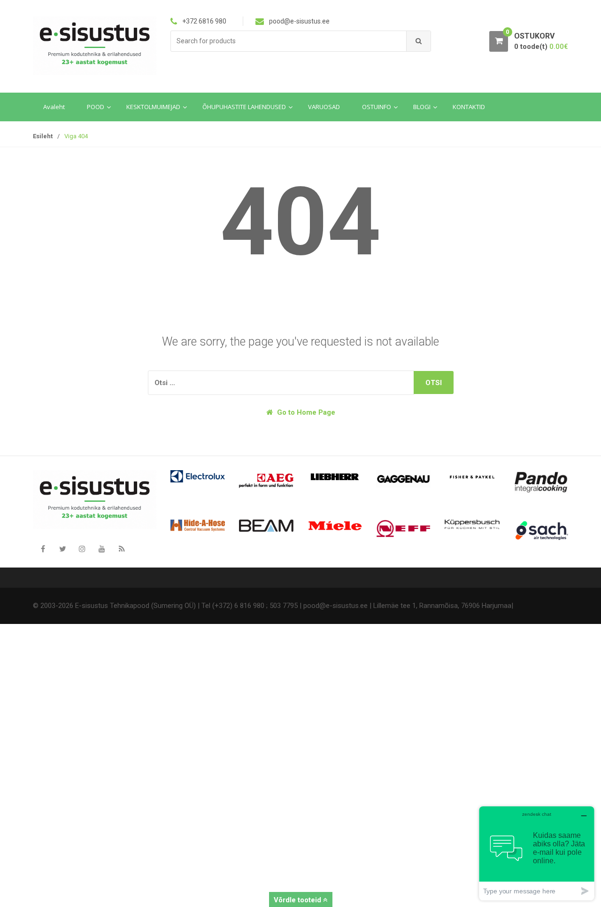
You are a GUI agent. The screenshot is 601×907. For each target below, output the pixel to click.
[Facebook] (42, 548)
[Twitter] (62, 548)
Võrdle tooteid (298, 900)
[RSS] (121, 548)
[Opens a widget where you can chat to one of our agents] (537, 853)
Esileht (43, 136)
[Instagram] (82, 548)
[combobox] (289, 41)
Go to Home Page (305, 412)
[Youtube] (101, 548)
